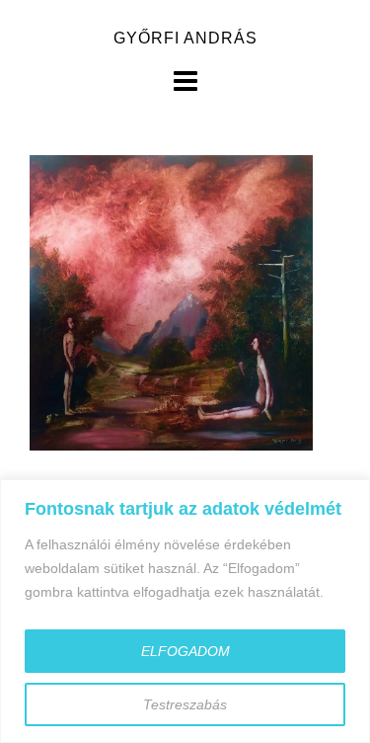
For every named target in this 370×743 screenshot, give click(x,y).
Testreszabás (185, 704)
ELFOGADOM (185, 651)
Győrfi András (185, 38)
